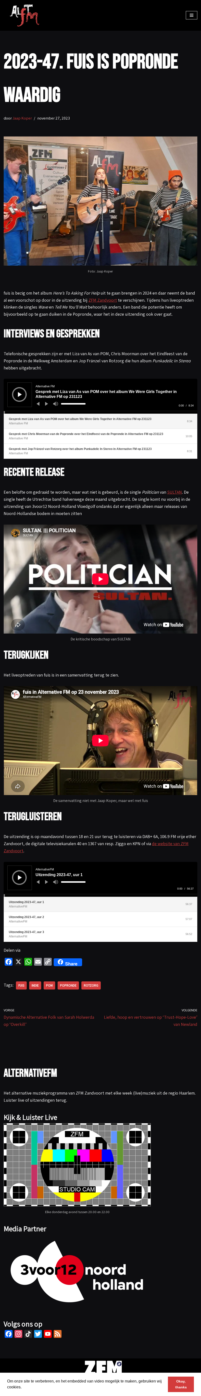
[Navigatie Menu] (191, 15)
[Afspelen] (20, 394)
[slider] (73, 403)
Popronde (68, 985)
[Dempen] (56, 404)
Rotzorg (91, 985)
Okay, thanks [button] (181, 1384)
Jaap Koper (22, 118)
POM (49, 985)
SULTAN (174, 492)
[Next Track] (46, 404)
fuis (21, 985)
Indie (35, 985)
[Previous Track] (38, 404)
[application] (100, 396)
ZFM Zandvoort (102, 300)
